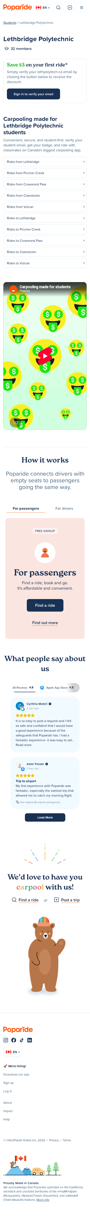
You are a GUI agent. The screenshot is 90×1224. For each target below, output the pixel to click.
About (7, 1102)
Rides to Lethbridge (21, 218)
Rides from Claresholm (23, 195)
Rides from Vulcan (20, 206)
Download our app (16, 1074)
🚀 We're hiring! (14, 1066)
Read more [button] (24, 745)
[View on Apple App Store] (20, 766)
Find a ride (45, 605)
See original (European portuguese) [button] (40, 802)
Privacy (54, 1140)
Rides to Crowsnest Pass (24, 240)
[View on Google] (20, 706)
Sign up (8, 1083)
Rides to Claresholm (21, 252)
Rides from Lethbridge (23, 161)
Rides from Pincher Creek (25, 173)
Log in (7, 1091)
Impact (8, 1111)
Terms (67, 1140)
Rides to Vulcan (18, 263)
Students (9, 22)
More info (42, 1199)
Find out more (45, 623)
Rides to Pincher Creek (23, 229)
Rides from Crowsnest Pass (26, 184)
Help (6, 1119)
